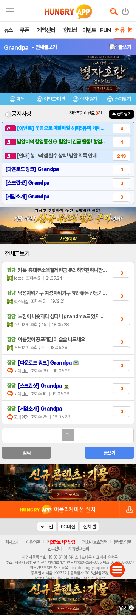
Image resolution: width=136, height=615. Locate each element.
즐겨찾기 (122, 99)
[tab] (17, 100)
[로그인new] (125, 10)
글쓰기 (124, 47)
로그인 (46, 526)
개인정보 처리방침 (61, 542)
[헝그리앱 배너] (68, 482)
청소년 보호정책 (94, 542)
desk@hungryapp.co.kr (90, 567)
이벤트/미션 (54, 99)
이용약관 (33, 542)
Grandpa (16, 47)
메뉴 (21, 99)
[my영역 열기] (10, 10)
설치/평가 (88, 99)
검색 (27, 453)
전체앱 (89, 526)
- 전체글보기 (44, 47)
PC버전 (68, 526)
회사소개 (12, 542)
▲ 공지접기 (121, 113)
